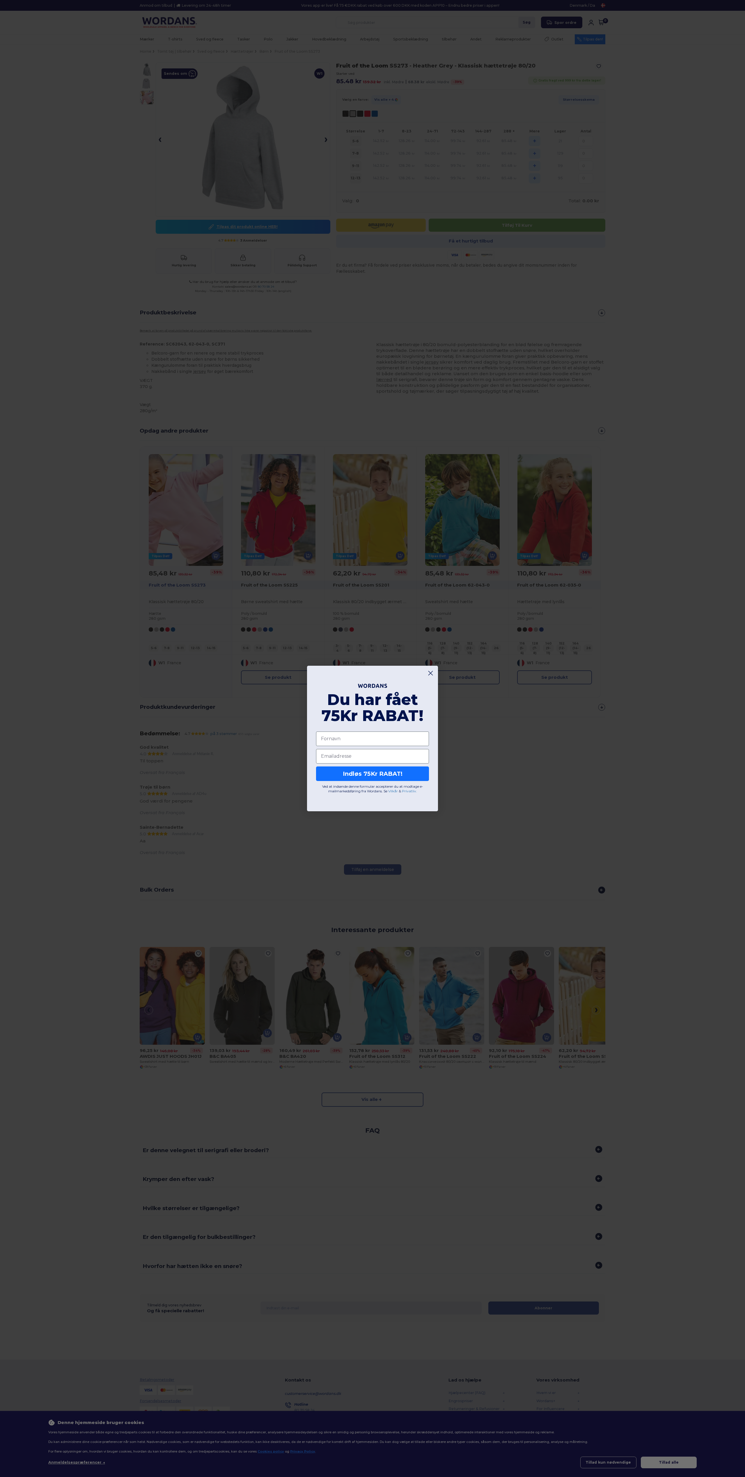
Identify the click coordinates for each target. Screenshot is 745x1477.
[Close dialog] (430, 673)
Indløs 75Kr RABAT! (372, 773)
